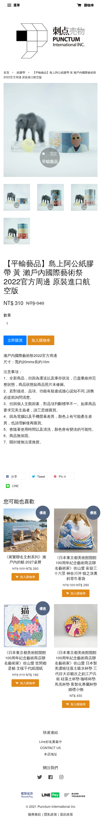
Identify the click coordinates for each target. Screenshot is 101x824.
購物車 (88, 5)
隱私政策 (50, 814)
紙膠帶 (21, 72)
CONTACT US (50, 747)
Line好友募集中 (50, 741)
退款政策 (66, 814)
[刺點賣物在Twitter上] (39, 777)
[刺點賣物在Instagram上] (61, 777)
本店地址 (50, 754)
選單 (16, 5)
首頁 (6, 72)
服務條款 (34, 814)
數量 (7, 315)
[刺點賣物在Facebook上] (50, 777)
